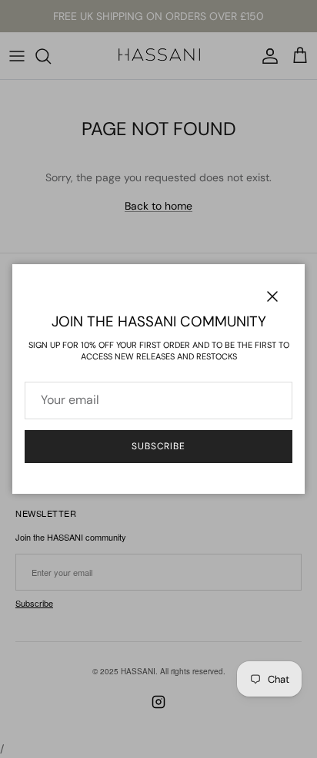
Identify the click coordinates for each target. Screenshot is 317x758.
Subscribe (159, 446)
